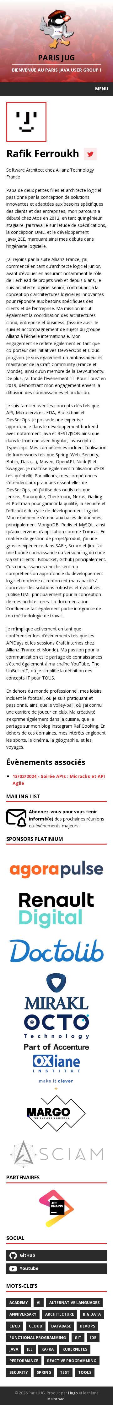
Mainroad (56, 1399)
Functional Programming (37, 1337)
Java (13, 1349)
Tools (84, 1372)
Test (64, 1372)
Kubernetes (74, 1349)
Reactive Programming (71, 1360)
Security (18, 1372)
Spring (44, 1372)
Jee (30, 1349)
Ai (38, 1302)
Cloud (35, 1326)
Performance (23, 1360)
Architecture (59, 1314)
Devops (87, 1326)
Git (78, 1337)
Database (61, 1326)
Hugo (73, 1393)
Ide (93, 1337)
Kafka (47, 1349)
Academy (18, 1302)
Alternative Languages (74, 1302)
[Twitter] (90, 154)
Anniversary (22, 1314)
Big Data (92, 1314)
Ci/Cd (14, 1326)
